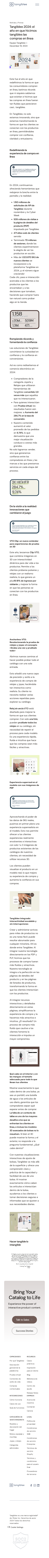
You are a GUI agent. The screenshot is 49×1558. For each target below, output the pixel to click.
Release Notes (32, 1393)
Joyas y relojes (15, 1441)
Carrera (30, 1411)
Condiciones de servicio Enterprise (32, 1441)
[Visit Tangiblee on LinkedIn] (38, 1485)
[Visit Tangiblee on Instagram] (34, 1485)
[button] (37, 5)
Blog (28, 1375)
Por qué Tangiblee (17, 1361)
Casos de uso (15, 1404)
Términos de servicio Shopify (32, 1451)
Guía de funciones (17, 1408)
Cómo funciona (16, 1400)
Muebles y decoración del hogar (16, 1427)
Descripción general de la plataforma (15, 1368)
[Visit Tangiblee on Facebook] (31, 1485)
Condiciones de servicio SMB (32, 1431)
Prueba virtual (15, 1375)
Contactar (31, 1407)
